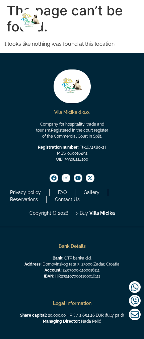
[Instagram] (66, 178)
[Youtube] (78, 178)
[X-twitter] (90, 178)
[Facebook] (54, 178)
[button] (125, 25)
